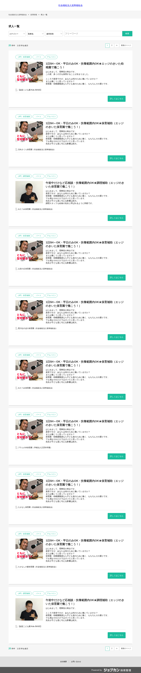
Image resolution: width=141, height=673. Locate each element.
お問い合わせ (76, 662)
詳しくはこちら (116, 99)
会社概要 (63, 662)
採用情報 (33, 15)
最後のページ (126, 45)
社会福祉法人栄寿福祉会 (70, 5)
